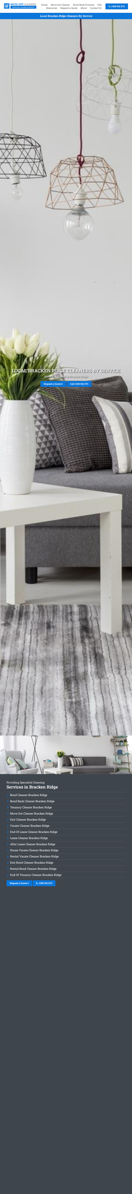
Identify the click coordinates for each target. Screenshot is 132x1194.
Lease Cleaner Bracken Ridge (29, 838)
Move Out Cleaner (60, 4)
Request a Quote (68, 8)
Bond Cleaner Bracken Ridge (28, 795)
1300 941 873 (118, 6)
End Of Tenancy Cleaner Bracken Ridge (35, 875)
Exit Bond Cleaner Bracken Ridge (31, 862)
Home (44, 4)
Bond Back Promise (83, 4)
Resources (51, 8)
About (83, 8)
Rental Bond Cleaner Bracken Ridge (33, 869)
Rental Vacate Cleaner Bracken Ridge (34, 856)
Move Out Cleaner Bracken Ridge (31, 813)
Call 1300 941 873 (79, 383)
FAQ (99, 4)
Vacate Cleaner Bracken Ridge (29, 826)
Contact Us (96, 8)
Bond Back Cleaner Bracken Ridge (32, 801)
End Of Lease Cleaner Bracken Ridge (33, 832)
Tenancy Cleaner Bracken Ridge (31, 807)
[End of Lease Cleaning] (20, 7)
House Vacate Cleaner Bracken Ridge (34, 850)
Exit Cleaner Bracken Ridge (28, 819)
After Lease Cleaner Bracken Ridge (32, 844)
